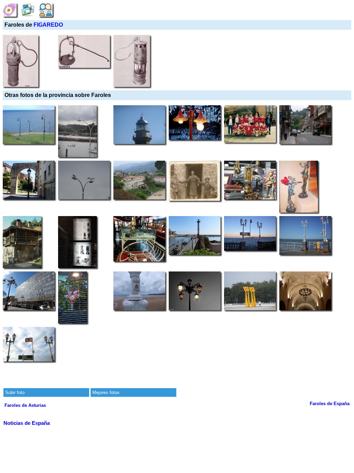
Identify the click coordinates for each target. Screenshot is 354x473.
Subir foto (15, 392)
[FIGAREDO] (10, 9)
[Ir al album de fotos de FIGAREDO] (28, 9)
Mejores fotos (106, 392)
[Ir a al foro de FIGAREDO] (46, 9)
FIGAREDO (48, 25)
